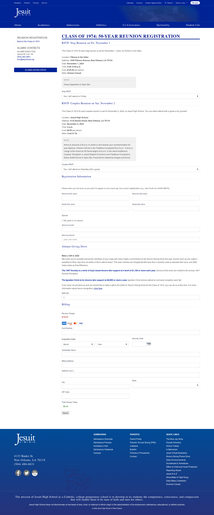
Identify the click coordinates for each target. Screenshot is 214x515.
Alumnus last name (139, 193)
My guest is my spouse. (73, 220)
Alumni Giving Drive (35, 69)
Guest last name (138, 204)
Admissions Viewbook (103, 449)
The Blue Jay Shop (174, 439)
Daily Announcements (176, 459)
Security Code (137, 338)
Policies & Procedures (139, 452)
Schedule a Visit (101, 445)
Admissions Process (102, 442)
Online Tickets (172, 445)
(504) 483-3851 (24, 56)
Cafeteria (134, 445)
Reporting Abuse (173, 470)
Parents (27, 3)
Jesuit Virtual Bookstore (176, 452)
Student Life (193, 25)
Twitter (26, 473)
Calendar (130, 3)
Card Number (67, 328)
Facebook (18, 473)
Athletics (101, 25)
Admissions (72, 25)
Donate (195, 3)
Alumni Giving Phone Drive (178, 456)
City (63, 382)
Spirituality (163, 25)
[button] (181, 2)
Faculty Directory (173, 442)
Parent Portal (135, 439)
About (17, 25)
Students (17, 3)
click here (98, 288)
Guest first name (68, 204)
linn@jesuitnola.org (25, 59)
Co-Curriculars (131, 25)
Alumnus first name (69, 193)
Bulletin (133, 449)
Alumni (44, 3)
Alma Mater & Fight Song (177, 477)
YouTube (34, 473)
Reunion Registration (32, 37)
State (134, 380)
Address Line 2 (68, 370)
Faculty (36, 3)
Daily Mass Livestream (176, 480)
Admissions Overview (103, 439)
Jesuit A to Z (171, 473)
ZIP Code (65, 392)
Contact (139, 3)
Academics (44, 25)
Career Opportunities (153, 3)
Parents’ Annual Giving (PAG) (143, 442)
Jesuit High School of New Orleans (31, 13)
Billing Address (68, 361)
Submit (65, 413)
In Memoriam (172, 449)
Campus (97, 452)
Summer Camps (173, 484)
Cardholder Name (69, 350)
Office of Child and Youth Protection (181, 466)
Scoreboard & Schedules (177, 463)
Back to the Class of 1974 (28, 41)
